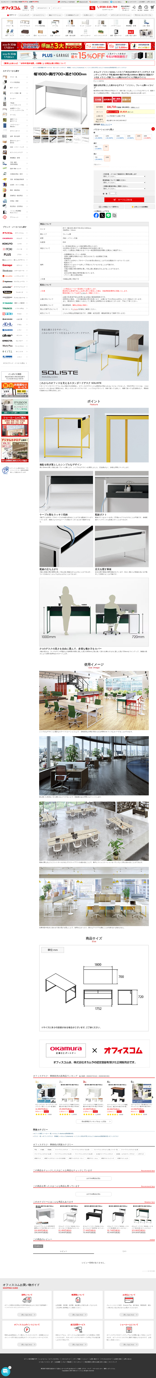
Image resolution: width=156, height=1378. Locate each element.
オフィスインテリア (100, 35)
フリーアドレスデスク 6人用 (42, 1154)
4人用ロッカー (88, 15)
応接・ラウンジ (55, 35)
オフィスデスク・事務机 (51, 1136)
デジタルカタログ (106, 1359)
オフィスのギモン (54, 1359)
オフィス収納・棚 (15, 93)
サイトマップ (113, 1362)
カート (152, 10)
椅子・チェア (9, 35)
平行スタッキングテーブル (143, 15)
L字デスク (141, 1154)
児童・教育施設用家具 (17, 179)
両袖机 (50, 1149)
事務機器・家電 (131, 26)
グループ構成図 (66, 1362)
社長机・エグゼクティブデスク (125, 1154)
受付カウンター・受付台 (15, 142)
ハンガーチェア (102, 15)
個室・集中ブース (116, 35)
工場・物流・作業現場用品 (14, 163)
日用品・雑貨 (14, 201)
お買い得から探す (131, 35)
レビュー (85, 1359)
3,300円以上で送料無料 (67, 2)
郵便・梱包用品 (15, 190)
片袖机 (42, 1149)
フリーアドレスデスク (61, 1149)
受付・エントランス (40, 35)
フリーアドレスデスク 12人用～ (80, 1149)
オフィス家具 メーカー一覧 (43, 1133)
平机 (35, 1149)
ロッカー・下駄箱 (100, 26)
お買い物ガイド (94, 1359)
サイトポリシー (78, 1362)
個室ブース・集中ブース (14, 120)
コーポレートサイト (44, 1362)
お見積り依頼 (118, 1359)
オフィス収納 (70, 26)
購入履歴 (140, 10)
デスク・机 (9, 26)
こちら (83, 293)
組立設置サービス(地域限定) (100, 2)
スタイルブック (66, 1359)
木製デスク (37, 1158)
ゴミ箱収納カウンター (72, 15)
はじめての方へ (132, 2)
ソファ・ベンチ (25, 35)
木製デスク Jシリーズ (107, 1158)
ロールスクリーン (38, 15)
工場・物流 (146, 26)
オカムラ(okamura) (67, 1136)
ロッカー (13, 98)
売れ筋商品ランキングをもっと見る (94, 1121)
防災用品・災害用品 (16, 206)
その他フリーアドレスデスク (104, 1154)
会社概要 (142, 2)
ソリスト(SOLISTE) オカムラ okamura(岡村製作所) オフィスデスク (97, 1136)
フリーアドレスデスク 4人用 (129, 1149)
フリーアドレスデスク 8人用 (63, 1154)
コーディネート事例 (146, 37)
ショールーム (43, 1359)
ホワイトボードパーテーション (120, 15)
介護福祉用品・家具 (16, 174)
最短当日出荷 (83, 2)
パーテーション (116, 26)
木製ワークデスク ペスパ (76, 1158)
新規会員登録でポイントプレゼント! (125, 8)
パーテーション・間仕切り (15, 125)
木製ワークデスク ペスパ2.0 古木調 (54, 1158)
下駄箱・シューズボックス (15, 104)
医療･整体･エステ (15, 168)
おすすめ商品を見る (93, 1178)
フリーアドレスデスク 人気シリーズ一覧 (106, 1149)
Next (152, 1097)
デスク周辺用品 (40, 26)
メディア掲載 (77, 1359)
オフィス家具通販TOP (30, 1359)
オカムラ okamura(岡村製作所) (63, 1133)
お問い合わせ (151, 2)
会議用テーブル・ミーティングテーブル (17, 109)
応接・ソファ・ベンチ (17, 147)
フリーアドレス (25, 26)
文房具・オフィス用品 (17, 185)
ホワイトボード (86, 35)
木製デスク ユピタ (122, 1158)
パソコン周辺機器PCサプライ (15, 212)
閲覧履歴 (146, 10)
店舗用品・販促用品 (16, 195)
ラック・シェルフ (85, 26)
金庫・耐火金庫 (70, 35)
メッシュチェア (24, 15)
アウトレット (14, 217)
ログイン (134, 10)
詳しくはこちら (27, 1315)
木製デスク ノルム (92, 1158)
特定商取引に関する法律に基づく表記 (96, 1362)
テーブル (55, 26)
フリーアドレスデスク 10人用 (83, 1154)
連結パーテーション (55, 15)
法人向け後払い (117, 2)
